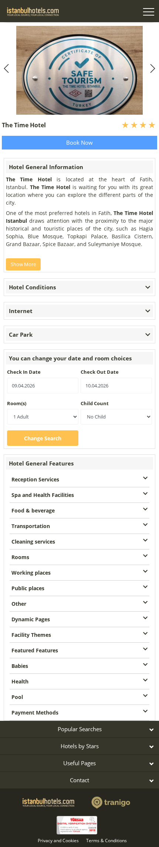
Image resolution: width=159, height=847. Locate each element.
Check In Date (24, 372)
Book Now (79, 142)
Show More (23, 264)
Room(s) (16, 403)
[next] (151, 68)
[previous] (7, 68)
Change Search (42, 438)
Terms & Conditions (106, 840)
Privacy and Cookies (58, 840)
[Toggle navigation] (148, 13)
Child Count (95, 403)
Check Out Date (100, 372)
